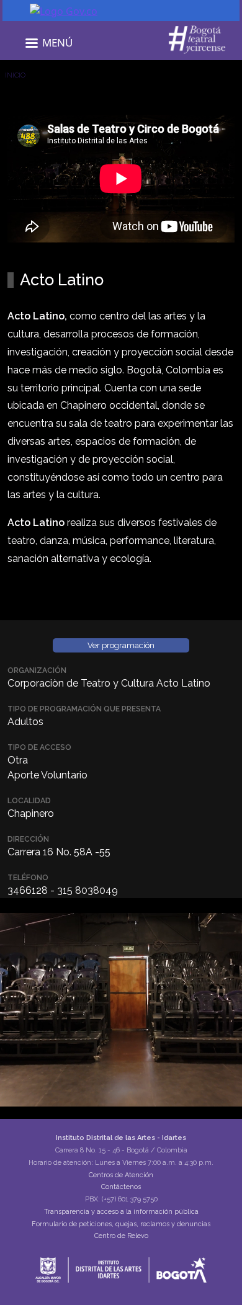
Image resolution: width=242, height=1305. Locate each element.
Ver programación (121, 645)
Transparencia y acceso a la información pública (121, 1212)
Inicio (15, 75)
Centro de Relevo (121, 1236)
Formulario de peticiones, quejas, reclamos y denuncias (121, 1224)
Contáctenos (121, 1187)
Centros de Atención (121, 1175)
